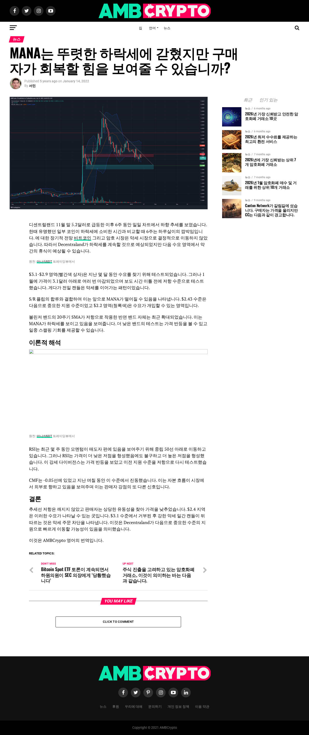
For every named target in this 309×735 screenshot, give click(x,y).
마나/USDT (44, 261)
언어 (152, 27)
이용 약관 (202, 706)
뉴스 (167, 27)
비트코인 (82, 238)
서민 (32, 86)
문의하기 (155, 706)
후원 (115, 706)
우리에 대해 (133, 706)
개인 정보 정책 (178, 706)
